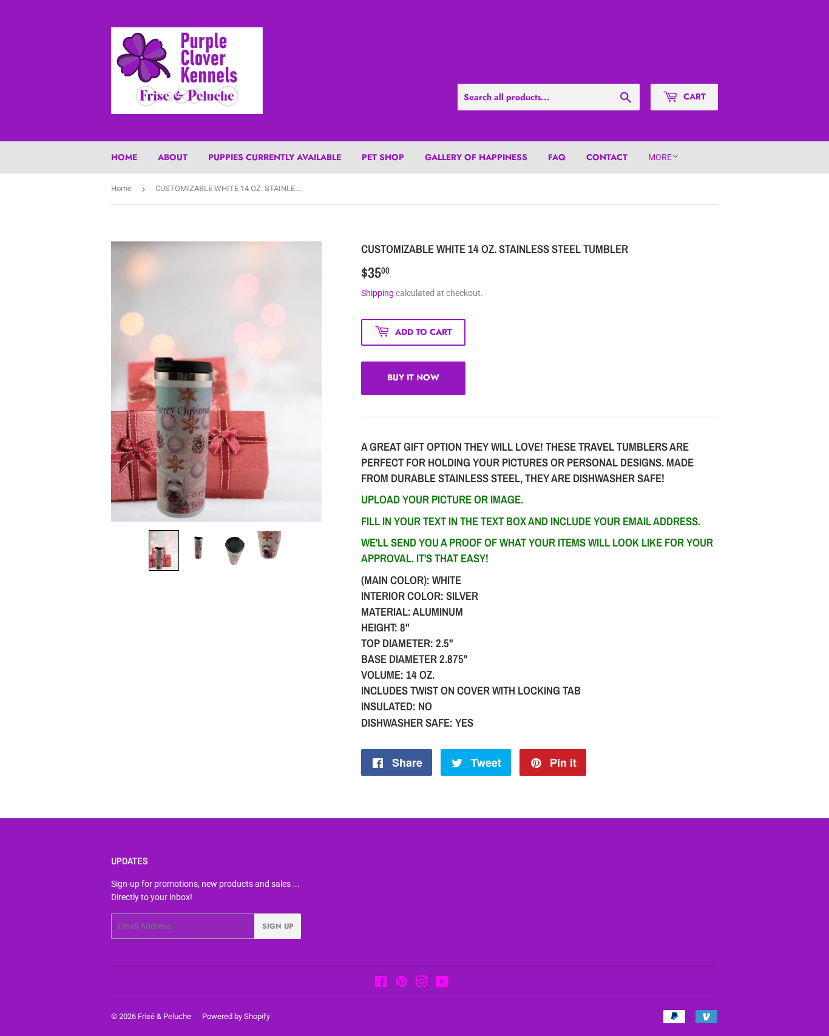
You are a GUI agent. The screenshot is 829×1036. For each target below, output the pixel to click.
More (660, 157)
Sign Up (277, 926)
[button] (164, 550)
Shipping (377, 293)
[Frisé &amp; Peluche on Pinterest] (401, 983)
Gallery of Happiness (476, 157)
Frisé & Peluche (164, 1016)
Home (124, 157)
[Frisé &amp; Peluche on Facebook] (380, 983)
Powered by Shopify (236, 1016)
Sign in (631, 68)
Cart (693, 96)
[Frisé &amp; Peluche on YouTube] (442, 983)
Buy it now (413, 377)
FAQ (557, 157)
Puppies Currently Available (274, 157)
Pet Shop (383, 157)
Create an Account (688, 68)
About (173, 157)
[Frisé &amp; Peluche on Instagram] (422, 983)
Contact (607, 157)
